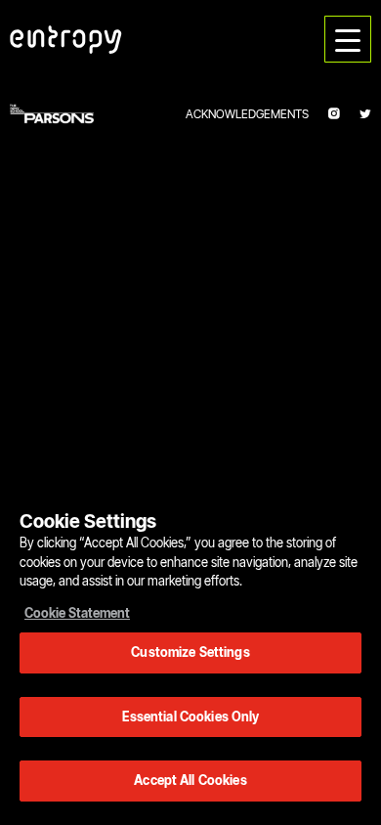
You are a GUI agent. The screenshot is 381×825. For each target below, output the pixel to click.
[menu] (347, 39)
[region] (190, 643)
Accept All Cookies (190, 780)
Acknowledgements (247, 114)
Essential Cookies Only (191, 716)
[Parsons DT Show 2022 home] (66, 39)
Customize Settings (190, 652)
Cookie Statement (77, 613)
